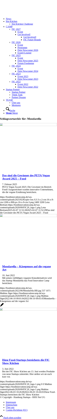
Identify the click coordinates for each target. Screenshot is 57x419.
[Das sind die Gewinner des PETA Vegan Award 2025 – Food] (28, 125)
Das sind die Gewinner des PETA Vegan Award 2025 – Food (26, 177)
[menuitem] (31, 18)
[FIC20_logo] (22, 14)
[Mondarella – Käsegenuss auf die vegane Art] (28, 216)
